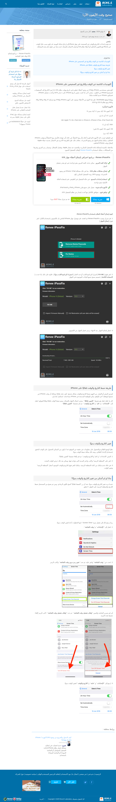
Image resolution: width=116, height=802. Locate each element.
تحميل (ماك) (13, 60)
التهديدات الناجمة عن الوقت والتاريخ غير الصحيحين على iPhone (89, 61)
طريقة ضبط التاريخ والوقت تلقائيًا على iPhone (95, 65)
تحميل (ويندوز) (26, 60)
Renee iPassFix (86, 150)
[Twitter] (85, 782)
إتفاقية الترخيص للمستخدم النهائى (48, 774)
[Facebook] (92, 782)
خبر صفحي (83, 774)
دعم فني (91, 774)
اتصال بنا (75, 774)
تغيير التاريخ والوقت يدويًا (102, 69)
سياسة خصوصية (30, 774)
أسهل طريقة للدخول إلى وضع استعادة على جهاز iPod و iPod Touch (20, 86)
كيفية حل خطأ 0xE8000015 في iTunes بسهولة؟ (19, 123)
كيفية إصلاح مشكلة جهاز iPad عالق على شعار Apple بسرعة (20, 116)
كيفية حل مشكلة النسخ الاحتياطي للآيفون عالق (22, 101)
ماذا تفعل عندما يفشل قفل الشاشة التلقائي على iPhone (20, 109)
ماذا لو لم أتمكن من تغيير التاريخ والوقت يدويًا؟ (95, 72)
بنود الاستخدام (66, 774)
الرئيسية (98, 774)
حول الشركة (19, 774)
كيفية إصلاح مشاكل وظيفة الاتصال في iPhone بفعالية (21, 94)
